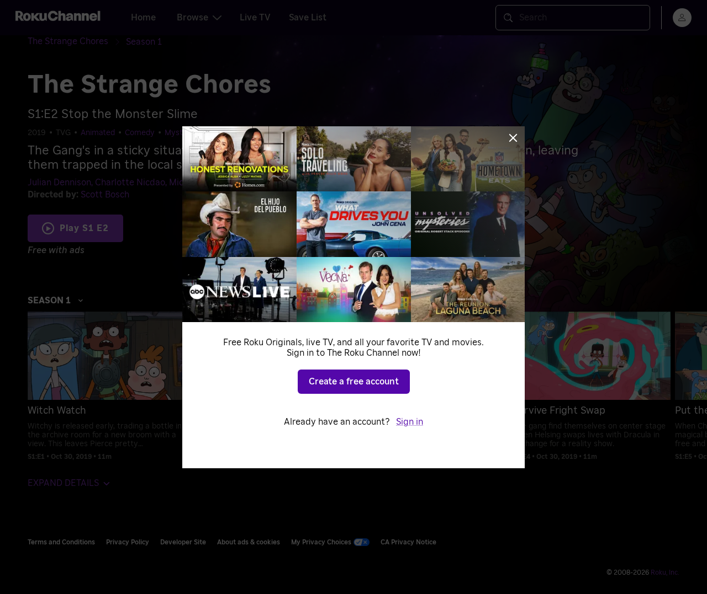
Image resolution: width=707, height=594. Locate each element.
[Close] (513, 138)
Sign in (409, 422)
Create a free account (354, 381)
